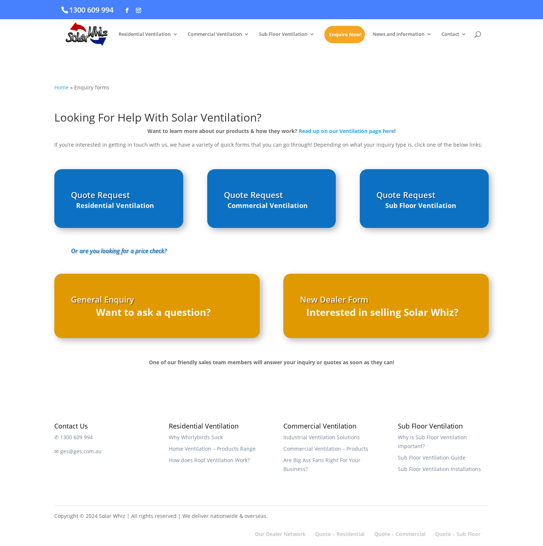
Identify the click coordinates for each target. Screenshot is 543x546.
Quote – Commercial (400, 534)
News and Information (398, 34)
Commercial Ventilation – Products (325, 448)
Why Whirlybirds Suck (196, 437)
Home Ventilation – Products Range (212, 448)
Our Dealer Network (280, 534)
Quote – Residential (340, 534)
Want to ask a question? (153, 312)
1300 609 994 (91, 10)
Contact (450, 34)
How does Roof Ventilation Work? (209, 460)
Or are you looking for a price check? (119, 251)
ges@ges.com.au (81, 451)
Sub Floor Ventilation (283, 34)
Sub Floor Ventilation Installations (439, 468)
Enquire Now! (345, 35)
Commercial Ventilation (215, 34)
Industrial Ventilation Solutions (321, 437)
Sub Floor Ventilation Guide (431, 457)
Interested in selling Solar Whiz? (382, 312)
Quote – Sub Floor (458, 534)
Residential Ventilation (145, 34)
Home (61, 87)
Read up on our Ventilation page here (346, 130)
